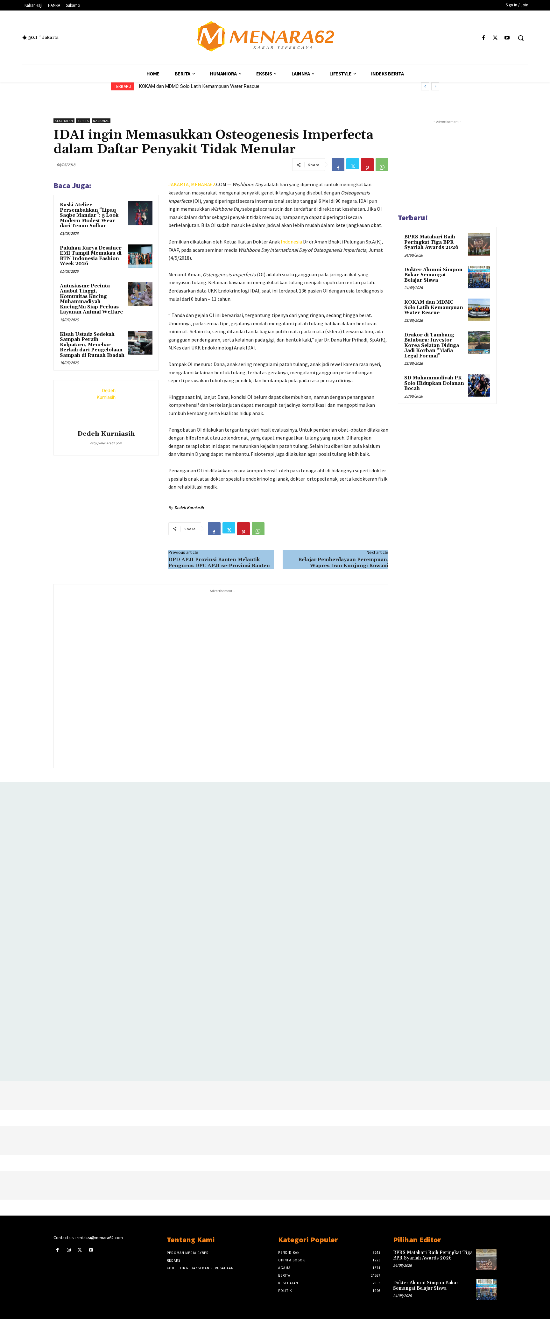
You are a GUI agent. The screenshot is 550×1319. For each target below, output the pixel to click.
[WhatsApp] (382, 164)
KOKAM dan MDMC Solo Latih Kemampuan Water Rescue (433, 307)
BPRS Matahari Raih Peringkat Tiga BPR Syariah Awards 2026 (431, 242)
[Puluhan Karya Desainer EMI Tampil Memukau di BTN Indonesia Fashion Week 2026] (140, 256)
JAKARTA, (179, 184)
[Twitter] (495, 38)
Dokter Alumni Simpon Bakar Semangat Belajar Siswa (433, 275)
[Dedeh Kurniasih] (106, 406)
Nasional (101, 121)
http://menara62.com (106, 443)
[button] (520, 38)
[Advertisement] (221, 677)
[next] (435, 86)
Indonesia (291, 241)
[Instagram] (69, 1250)
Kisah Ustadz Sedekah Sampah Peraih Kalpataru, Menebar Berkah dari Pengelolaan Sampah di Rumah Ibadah (92, 344)
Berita (83, 121)
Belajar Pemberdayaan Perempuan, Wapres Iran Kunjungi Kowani (343, 562)
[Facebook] (483, 38)
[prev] (425, 86)
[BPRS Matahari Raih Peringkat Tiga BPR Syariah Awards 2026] (479, 244)
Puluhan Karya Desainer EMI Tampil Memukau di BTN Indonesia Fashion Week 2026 (91, 256)
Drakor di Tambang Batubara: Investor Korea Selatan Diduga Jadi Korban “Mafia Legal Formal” (236, 86)
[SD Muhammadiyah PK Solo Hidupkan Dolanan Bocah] (479, 385)
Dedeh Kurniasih (106, 434)
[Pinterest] (367, 164)
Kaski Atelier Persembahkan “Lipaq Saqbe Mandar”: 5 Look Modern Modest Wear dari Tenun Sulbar (89, 215)
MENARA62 (203, 184)
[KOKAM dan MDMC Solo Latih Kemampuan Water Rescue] (479, 310)
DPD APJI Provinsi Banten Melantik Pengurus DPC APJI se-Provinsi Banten (219, 562)
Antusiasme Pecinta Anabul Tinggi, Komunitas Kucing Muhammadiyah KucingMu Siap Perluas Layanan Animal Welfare (91, 299)
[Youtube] (507, 38)
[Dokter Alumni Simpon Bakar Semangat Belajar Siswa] (479, 277)
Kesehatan (64, 121)
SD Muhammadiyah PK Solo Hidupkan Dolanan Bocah (434, 383)
